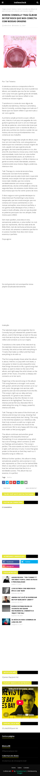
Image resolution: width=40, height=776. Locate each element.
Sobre (20, 768)
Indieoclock (20, 2)
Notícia (14, 9)
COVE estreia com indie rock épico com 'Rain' (23, 589)
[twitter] (29, 561)
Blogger (19, 773)
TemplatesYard (21, 771)
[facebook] (10, 561)
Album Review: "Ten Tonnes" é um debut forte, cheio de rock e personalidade (24, 579)
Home (13, 768)
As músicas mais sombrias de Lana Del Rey (23, 621)
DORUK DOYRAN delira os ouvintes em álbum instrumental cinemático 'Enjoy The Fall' (22, 609)
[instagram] (10, 566)
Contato (26, 768)
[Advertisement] (20, 648)
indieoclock (7, 25)
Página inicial (6, 9)
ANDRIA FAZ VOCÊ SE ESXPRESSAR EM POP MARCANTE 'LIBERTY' (24, 598)
